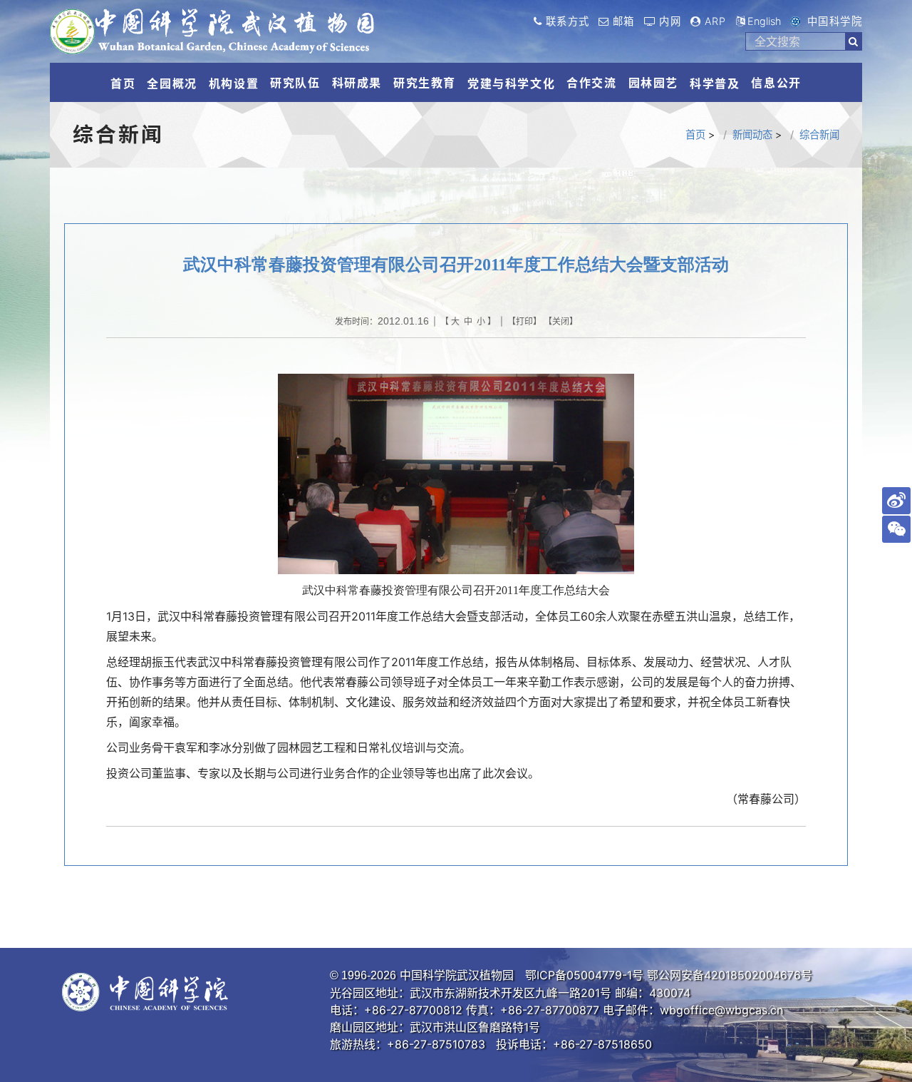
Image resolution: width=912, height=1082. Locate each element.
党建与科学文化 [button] (511, 83)
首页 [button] (122, 83)
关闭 (560, 321)
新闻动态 (752, 134)
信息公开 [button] (776, 83)
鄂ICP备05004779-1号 (584, 975)
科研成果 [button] (357, 83)
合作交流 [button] (591, 83)
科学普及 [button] (715, 83)
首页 (695, 134)
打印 (524, 321)
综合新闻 (819, 134)
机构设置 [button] (234, 83)
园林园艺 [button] (653, 83)
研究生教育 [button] (424, 83)
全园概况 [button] (172, 83)
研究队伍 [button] (295, 83)
